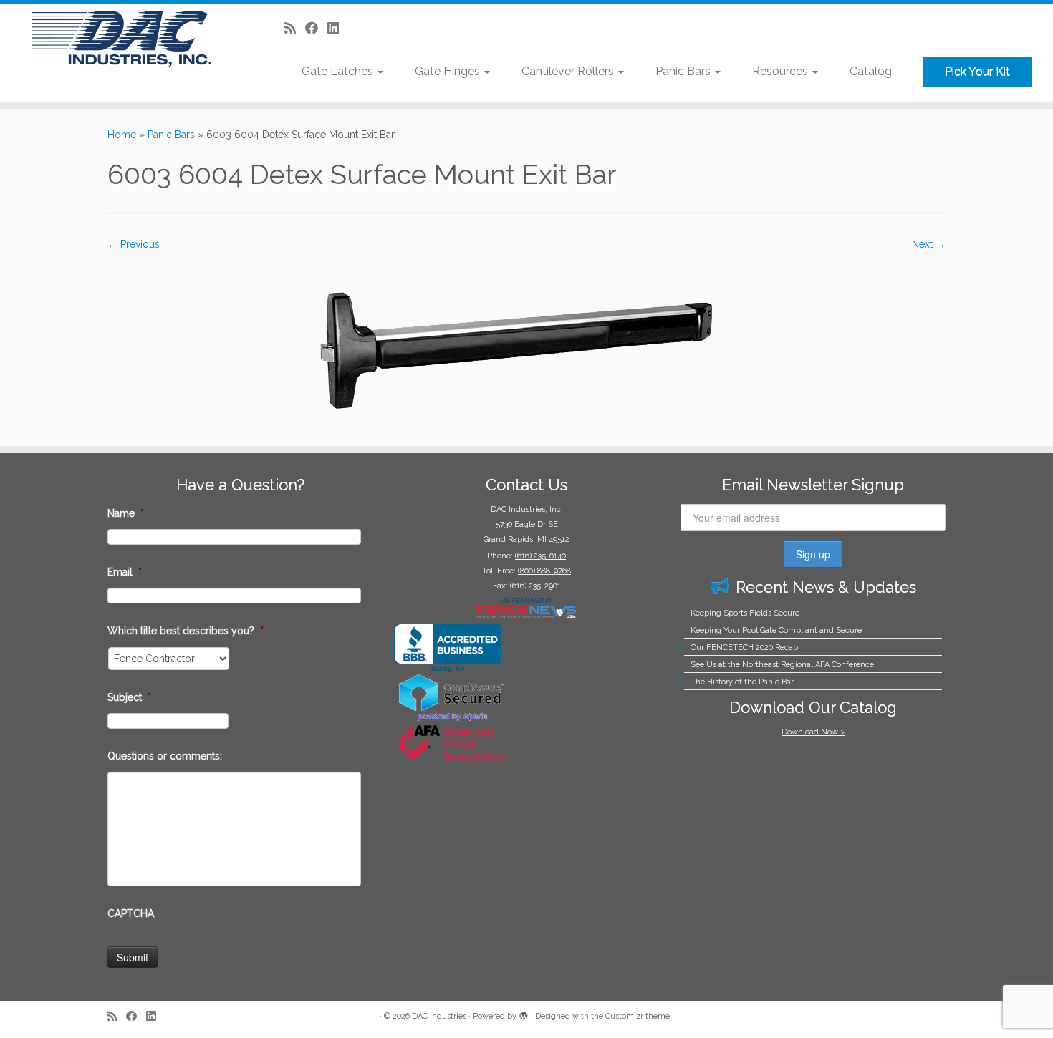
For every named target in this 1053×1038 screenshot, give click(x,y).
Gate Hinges (449, 71)
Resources (781, 71)
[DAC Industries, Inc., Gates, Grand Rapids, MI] (447, 648)
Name (125, 513)
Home (121, 134)
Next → (929, 244)
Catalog (871, 71)
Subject (129, 697)
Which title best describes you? (185, 630)
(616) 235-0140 (540, 556)
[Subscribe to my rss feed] (294, 28)
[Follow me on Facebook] (316, 28)
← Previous (133, 244)
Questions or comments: (164, 756)
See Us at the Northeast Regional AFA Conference (782, 664)
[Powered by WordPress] (524, 1014)
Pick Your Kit (977, 71)
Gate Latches (339, 71)
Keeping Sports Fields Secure (745, 613)
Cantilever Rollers (569, 71)
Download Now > (813, 732)
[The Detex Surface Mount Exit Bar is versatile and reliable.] (526, 340)
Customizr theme (637, 1016)
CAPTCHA (130, 913)
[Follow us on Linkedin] (337, 28)
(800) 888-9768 (544, 571)
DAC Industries (439, 1016)
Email (124, 572)
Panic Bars (684, 71)
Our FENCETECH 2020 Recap (744, 647)
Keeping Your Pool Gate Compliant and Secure (776, 630)
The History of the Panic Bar (742, 682)
